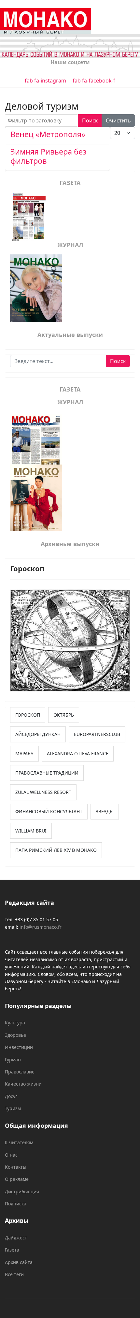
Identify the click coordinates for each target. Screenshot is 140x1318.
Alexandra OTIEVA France (77, 753)
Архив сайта (19, 1262)
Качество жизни (23, 1084)
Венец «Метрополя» (47, 134)
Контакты (15, 1167)
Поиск (90, 120)
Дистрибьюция (22, 1191)
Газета (12, 1250)
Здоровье (15, 1035)
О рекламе (17, 1179)
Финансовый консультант (48, 811)
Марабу (24, 753)
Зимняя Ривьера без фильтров (48, 156)
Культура (15, 1022)
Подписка (15, 1203)
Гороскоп (27, 715)
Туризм (13, 1108)
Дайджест (16, 1238)
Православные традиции (46, 773)
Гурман (13, 1059)
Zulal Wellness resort (43, 792)
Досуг (11, 1096)
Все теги (14, 1274)
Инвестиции (19, 1047)
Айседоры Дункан (38, 734)
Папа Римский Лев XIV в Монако (56, 850)
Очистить (118, 120)
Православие (20, 1072)
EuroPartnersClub (97, 734)
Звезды (105, 811)
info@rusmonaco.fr (41, 927)
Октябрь (63, 715)
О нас (11, 1155)
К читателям (19, 1142)
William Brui (31, 831)
